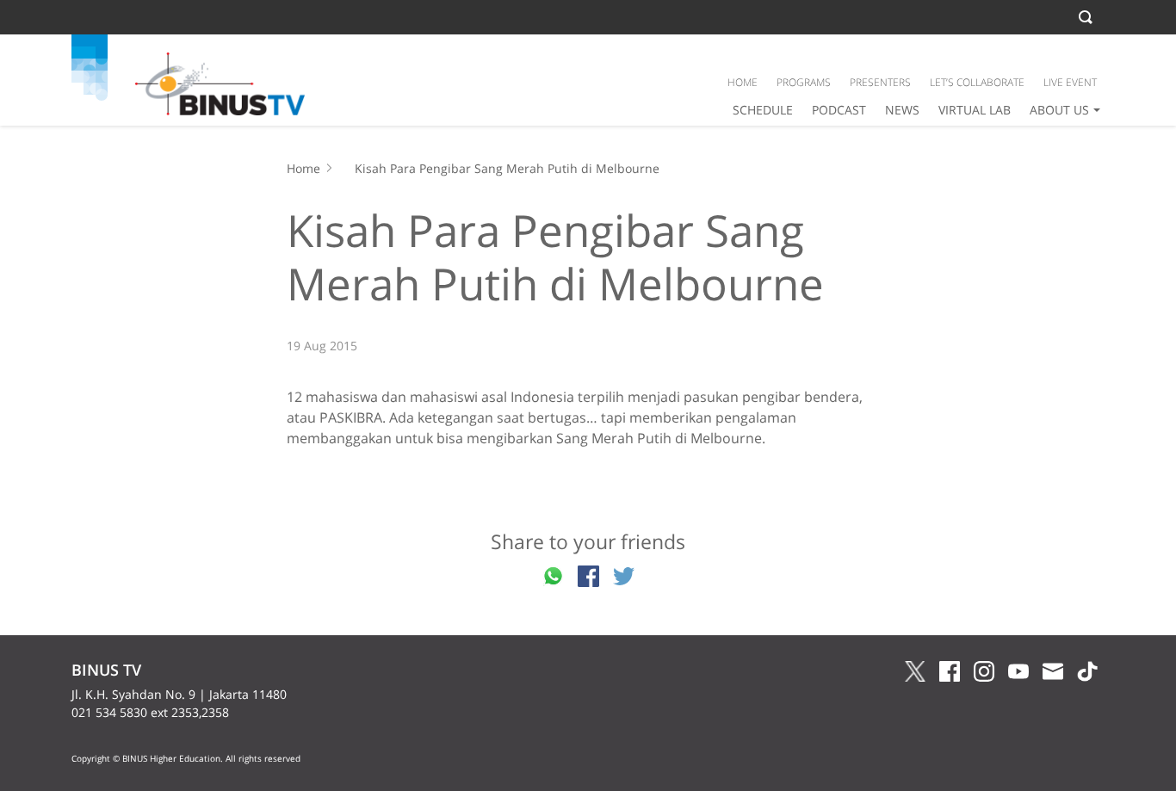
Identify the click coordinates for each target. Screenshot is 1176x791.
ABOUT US (1059, 110)
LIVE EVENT (1070, 82)
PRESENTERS (880, 82)
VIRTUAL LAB (974, 110)
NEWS (902, 110)
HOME (742, 82)
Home (303, 168)
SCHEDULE (763, 110)
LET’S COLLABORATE (977, 82)
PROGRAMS (804, 82)
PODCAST (839, 110)
